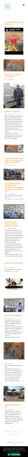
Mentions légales (16, 454)
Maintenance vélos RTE (13, 406)
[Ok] (26, 451)
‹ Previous (7, 431)
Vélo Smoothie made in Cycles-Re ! (14, 23)
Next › (11, 434)
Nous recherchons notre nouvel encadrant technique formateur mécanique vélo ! (14, 187)
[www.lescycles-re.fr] (7, 8)
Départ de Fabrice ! (12, 112)
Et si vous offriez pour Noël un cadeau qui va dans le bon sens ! (14, 160)
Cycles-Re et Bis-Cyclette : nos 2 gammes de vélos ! (12, 224)
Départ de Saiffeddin (13, 315)
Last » (16, 434)
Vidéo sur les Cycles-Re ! (14, 264)
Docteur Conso (14, 271)
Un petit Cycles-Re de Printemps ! (13, 76)
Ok (9, 454)
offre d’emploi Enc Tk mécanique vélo (14, 199)
